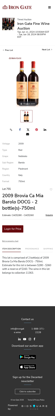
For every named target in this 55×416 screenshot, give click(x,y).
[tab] (11, 250)
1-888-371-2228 (38, 330)
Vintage (6, 143)
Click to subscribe (27, 391)
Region (5, 168)
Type (4, 150)
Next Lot (46, 49)
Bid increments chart (10, 241)
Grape (5, 156)
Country (6, 175)
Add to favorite (51, 189)
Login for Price (12, 229)
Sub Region (7, 162)
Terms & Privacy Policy (36, 400)
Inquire (49, 215)
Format (5, 181)
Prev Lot (8, 50)
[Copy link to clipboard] (11, 130)
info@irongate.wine (17, 330)
